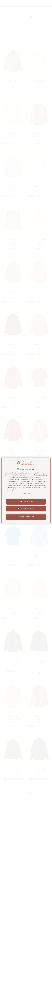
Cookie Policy (26, 493)
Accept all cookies (26, 516)
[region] (26, 490)
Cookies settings (26, 501)
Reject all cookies (26, 509)
